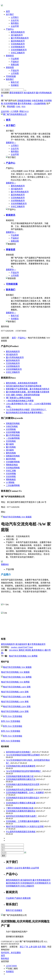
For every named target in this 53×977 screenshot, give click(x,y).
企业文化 (15, 20)
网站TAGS (24, 111)
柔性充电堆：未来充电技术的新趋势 (21, 383)
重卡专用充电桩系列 (20, 38)
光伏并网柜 (11, 477)
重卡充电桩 (11, 447)
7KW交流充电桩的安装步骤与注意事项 (23, 755)
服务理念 (15, 23)
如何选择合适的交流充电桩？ (19, 752)
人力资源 (14, 111)
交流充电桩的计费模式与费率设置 (20, 803)
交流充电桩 (11, 441)
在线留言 (15, 85)
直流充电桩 (11, 459)
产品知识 (15, 62)
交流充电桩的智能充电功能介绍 (20, 776)
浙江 (22, 947)
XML (18, 106)
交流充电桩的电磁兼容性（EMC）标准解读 (25, 793)
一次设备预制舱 (39, 104)
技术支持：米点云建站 (11, 953)
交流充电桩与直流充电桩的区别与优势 (22, 784)
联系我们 (10, 79)
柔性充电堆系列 (18, 32)
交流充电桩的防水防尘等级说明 (20, 790)
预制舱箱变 (11, 479)
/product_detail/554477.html (22, 647)
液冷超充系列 (17, 35)
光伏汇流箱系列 (18, 53)
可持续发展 (11, 76)
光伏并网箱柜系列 (19, 50)
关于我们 (10, 14)
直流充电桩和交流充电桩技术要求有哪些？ (24, 412)
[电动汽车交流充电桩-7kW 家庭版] (16, 517)
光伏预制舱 (11, 429)
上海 (31, 947)
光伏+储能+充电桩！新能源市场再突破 (23, 395)
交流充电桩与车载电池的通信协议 (20, 811)
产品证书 (15, 70)
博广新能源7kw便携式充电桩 (18, 398)
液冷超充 (10, 450)
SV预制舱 (10, 482)
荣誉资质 (10, 67)
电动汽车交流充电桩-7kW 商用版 (23, 656)
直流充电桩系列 (18, 41)
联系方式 (15, 82)
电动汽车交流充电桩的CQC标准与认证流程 (25, 826)
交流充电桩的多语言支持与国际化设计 (22, 798)
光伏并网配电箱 (10, 104)
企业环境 (15, 26)
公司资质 (15, 73)
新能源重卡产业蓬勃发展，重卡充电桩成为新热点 (27, 389)
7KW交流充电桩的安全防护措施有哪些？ (24, 771)
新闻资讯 (10, 56)
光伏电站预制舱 (13, 468)
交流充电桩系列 (18, 44)
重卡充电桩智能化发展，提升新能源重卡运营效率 (27, 392)
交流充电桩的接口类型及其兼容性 (20, 766)
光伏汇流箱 (11, 471)
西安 (44, 947)
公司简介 (15, 17)
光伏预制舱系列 (18, 47)
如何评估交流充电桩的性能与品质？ (21, 816)
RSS (23, 106)
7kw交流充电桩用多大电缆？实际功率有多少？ (26, 410)
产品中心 (10, 29)
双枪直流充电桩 (24, 101)
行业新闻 (15, 59)
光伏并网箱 (11, 474)
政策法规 (15, 65)
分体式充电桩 (37, 101)
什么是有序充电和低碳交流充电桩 (20, 832)
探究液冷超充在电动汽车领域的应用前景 (23, 386)
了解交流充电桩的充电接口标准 (20, 808)
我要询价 (5, 564)
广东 (26, 947)
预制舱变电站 (12, 465)
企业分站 (5, 111)
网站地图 (11, 106)
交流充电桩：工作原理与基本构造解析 (22, 821)
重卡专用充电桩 (25, 104)
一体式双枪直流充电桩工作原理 (20, 401)
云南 (35, 947)
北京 (39, 947)
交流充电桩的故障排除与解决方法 (20, 779)
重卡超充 (10, 444)
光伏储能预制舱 (13, 462)
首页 (8, 11)
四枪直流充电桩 (13, 456)
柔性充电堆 (11, 453)
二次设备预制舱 (13, 485)
